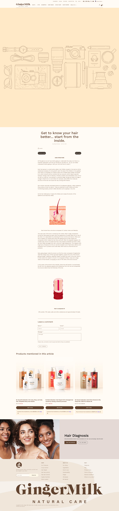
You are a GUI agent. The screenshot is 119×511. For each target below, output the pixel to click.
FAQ (85, 467)
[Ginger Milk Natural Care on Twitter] (91, 1)
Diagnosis (86, 465)
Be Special (65, 479)
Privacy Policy (87, 470)
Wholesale (65, 477)
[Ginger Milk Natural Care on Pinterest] (88, 1)
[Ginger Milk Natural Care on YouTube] (93, 1)
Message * (40, 331)
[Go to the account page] (99, 5)
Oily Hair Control (45, 474)
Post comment (42, 346)
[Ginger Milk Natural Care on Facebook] (83, 1)
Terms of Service (88, 472)
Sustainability (66, 472)
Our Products (44, 465)
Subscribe (34, 475)
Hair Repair (44, 470)
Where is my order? (89, 477)
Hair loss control (45, 472)
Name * (40, 325)
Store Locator (44, 479)
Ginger (64, 474)
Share (40, 148)
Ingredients (66, 467)
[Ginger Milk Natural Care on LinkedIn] (86, 1)
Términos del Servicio (20, 506)
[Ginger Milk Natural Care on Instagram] (85, 1)
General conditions (89, 474)
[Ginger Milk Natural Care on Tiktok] (89, 1)
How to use (66, 470)
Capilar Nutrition (45, 477)
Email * (62, 325)
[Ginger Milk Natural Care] (23, 5)
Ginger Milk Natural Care (28, 505)
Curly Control (44, 467)
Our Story (65, 465)
